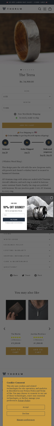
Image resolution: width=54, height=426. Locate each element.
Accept (26, 407)
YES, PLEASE (13, 220)
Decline (25, 413)
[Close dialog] (51, 197)
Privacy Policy (24, 400)
